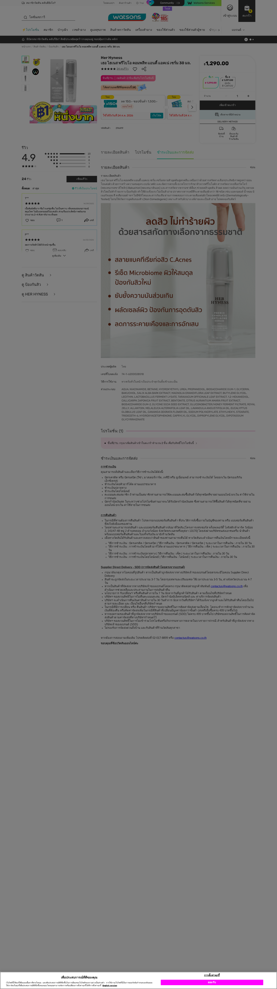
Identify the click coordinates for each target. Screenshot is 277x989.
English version (110, 985)
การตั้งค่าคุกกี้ (212, 975)
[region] (138, 980)
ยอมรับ (212, 982)
